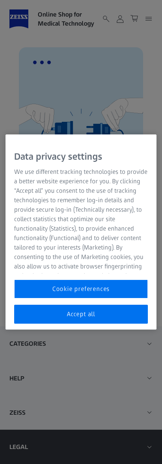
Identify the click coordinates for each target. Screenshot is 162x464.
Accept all (81, 314)
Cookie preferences (81, 289)
